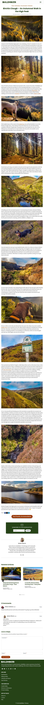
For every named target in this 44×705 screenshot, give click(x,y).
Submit (28, 530)
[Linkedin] (11, 669)
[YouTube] (15, 669)
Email (25, 653)
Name (3, 653)
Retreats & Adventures (6, 688)
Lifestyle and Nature (6, 678)
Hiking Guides (4, 676)
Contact (3, 697)
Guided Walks (4, 686)
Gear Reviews (4, 680)
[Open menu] (40, 2)
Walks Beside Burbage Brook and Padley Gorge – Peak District (11, 584)
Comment (4, 637)
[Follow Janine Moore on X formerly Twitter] (21, 555)
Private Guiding (5, 690)
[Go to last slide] (3, 580)
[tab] (20, 594)
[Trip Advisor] (13, 669)
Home (13, 5)
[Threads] (9, 669)
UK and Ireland (24, 5)
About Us (3, 695)
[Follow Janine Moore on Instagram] (23, 555)
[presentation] (11, 573)
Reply (41, 606)
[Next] (41, 580)
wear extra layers (7, 369)
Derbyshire (30, 5)
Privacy (26, 703)
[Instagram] (2, 669)
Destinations (17, 5)
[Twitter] (7, 669)
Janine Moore (17, 14)
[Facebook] (4, 669)
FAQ (2, 699)
